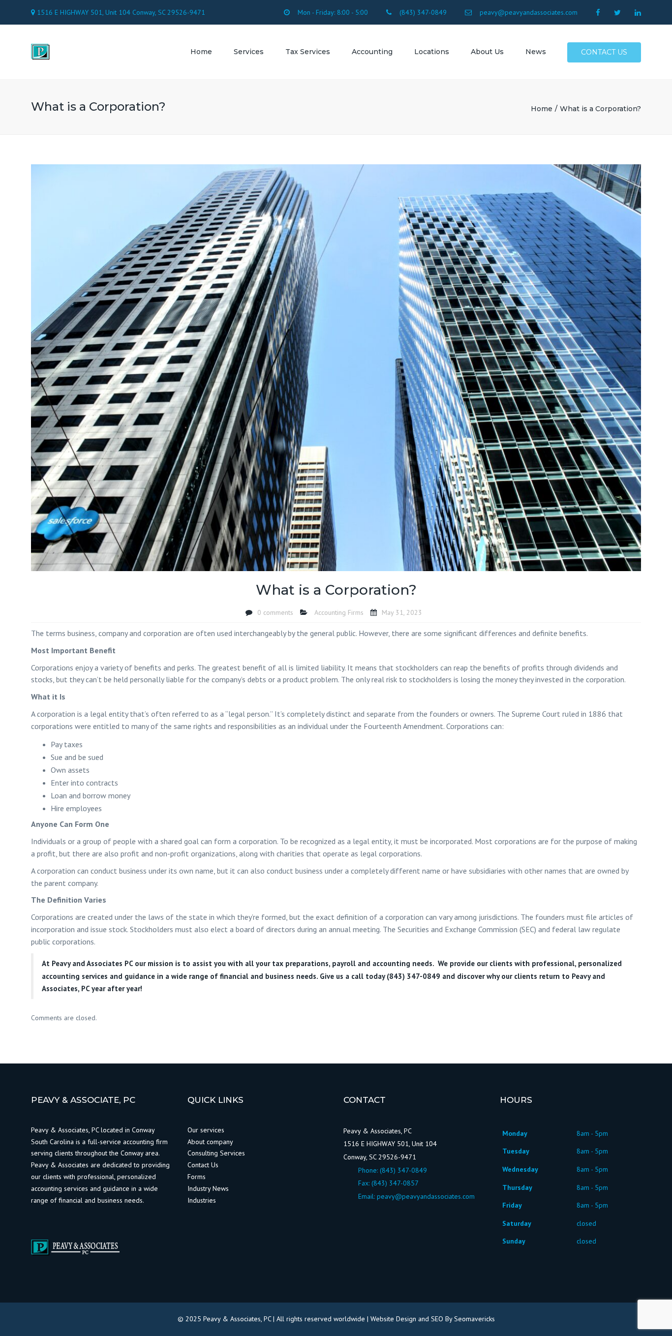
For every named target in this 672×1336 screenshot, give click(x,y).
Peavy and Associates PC (92, 963)
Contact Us (202, 1164)
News (535, 51)
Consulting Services (216, 1153)
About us (487, 51)
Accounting (372, 51)
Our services (205, 1129)
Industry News (209, 1188)
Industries (201, 1200)
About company (210, 1141)
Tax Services (307, 51)
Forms (196, 1176)
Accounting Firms (339, 612)
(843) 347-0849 (403, 1170)
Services (249, 51)
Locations (431, 51)
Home (201, 51)
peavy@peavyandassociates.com (426, 1196)
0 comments (275, 612)
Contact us (604, 52)
